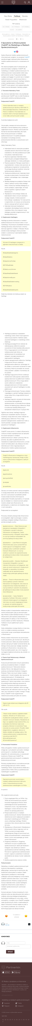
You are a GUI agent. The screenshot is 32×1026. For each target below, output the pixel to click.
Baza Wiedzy (8, 16)
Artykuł (13, 34)
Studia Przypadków (11, 19)
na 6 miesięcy (25, 26)
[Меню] (2, 3)
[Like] (6, 916)
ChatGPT (27, 57)
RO (17, 1019)
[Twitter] (29, 924)
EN (5, 1019)
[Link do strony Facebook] (3, 1003)
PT (12, 1019)
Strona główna (6, 34)
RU (3, 1019)
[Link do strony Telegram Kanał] (3, 1006)
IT (21, 1019)
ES (7, 1019)
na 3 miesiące (15, 26)
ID (14, 1019)
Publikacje (17, 16)
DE (10, 1019)
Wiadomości (23, 19)
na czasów (19, 29)
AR (28, 1019)
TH (26, 1019)
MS (23, 1019)
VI (2, 1021)
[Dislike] (26, 916)
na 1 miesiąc (6, 26)
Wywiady (25, 16)
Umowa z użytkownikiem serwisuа (14, 1012)
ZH (19, 1019)
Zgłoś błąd (4, 1016)
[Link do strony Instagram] (16, 1006)
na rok (12, 29)
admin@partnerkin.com (7, 995)
